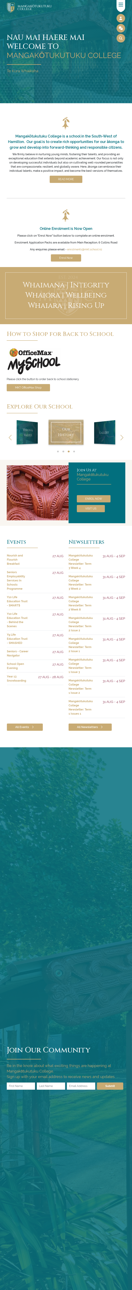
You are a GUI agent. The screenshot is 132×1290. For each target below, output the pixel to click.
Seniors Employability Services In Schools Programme (16, 580)
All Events (22, 727)
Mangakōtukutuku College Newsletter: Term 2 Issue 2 (81, 624)
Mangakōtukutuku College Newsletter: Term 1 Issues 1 (81, 707)
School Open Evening (15, 666)
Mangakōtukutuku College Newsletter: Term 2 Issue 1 (81, 645)
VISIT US (90, 508)
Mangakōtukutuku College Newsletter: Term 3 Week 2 (81, 582)
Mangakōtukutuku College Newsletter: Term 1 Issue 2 (81, 686)
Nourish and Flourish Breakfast (15, 559)
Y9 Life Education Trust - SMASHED (17, 639)
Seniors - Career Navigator (17, 653)
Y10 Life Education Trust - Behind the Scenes (17, 620)
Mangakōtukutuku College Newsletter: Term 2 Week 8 (81, 603)
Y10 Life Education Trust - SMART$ (17, 601)
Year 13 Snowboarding (16, 678)
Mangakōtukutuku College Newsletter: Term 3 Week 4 (81, 562)
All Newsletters (87, 727)
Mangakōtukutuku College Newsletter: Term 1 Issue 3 (81, 666)
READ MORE (66, 179)
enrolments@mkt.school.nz (84, 249)
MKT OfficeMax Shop (28, 387)
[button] (122, 437)
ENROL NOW (93, 498)
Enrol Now (66, 257)
